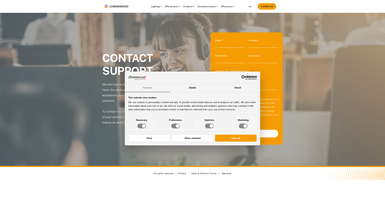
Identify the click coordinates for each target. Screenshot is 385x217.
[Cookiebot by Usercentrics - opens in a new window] (244, 77)
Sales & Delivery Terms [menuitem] (203, 173)
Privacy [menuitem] (182, 173)
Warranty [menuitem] (226, 173)
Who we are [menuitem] (226, 6)
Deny (149, 138)
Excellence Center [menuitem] (207, 6)
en (250, 6)
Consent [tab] (147, 87)
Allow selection (193, 138)
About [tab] (237, 87)
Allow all (235, 138)
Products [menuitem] (187, 6)
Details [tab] (192, 87)
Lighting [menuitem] (155, 6)
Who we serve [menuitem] (171, 6)
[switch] (175, 126)
